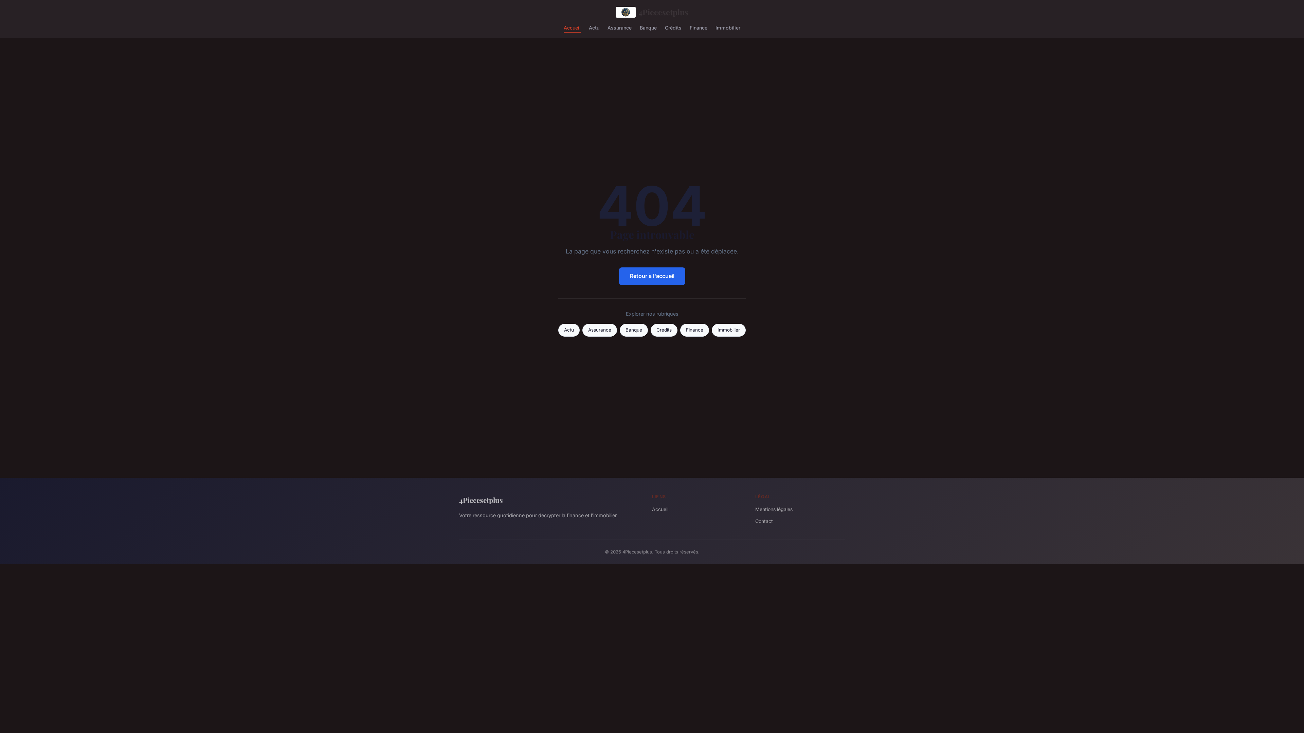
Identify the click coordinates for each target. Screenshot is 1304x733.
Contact (764, 521)
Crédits (673, 27)
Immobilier (728, 27)
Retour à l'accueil (652, 275)
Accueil (572, 27)
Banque (648, 27)
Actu (594, 27)
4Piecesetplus (663, 12)
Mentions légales (774, 509)
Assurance (620, 27)
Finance (698, 27)
